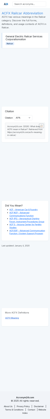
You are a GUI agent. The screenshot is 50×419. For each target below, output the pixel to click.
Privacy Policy (23, 406)
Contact (31, 409)
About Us (8, 406)
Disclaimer (39, 406)
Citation (9, 117)
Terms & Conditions (14, 409)
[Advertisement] (25, 77)
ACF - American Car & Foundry (23, 209)
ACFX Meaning (12, 318)
